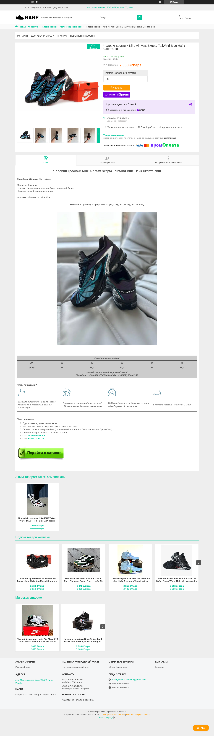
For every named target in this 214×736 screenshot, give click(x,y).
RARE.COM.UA (36, 438)
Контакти (22, 36)
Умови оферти (22, 667)
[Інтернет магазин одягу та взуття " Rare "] (27, 17)
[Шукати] (139, 17)
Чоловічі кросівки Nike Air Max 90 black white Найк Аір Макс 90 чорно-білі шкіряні (37, 580)
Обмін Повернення (118, 667)
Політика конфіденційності (75, 667)
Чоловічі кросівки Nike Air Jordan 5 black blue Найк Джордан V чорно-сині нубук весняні (83, 640)
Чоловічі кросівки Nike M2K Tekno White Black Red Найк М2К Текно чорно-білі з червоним (37, 519)
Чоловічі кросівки (49, 26)
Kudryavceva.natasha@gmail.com (129, 679)
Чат (203, 728)
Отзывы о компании (34, 435)
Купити (118, 88)
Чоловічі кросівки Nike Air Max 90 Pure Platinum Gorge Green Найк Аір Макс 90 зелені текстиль (83, 580)
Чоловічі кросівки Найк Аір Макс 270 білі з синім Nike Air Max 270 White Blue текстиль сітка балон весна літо (37, 640)
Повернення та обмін (82, 36)
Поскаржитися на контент (113, 714)
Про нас (62, 36)
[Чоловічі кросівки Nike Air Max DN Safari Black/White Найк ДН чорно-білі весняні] (177, 560)
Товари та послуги (29, 26)
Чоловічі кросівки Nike (71, 26)
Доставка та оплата (42, 36)
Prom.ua (122, 712)
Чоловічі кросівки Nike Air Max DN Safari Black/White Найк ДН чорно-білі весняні (177, 580)
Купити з (113, 94)
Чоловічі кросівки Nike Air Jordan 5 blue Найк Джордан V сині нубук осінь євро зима (130, 580)
